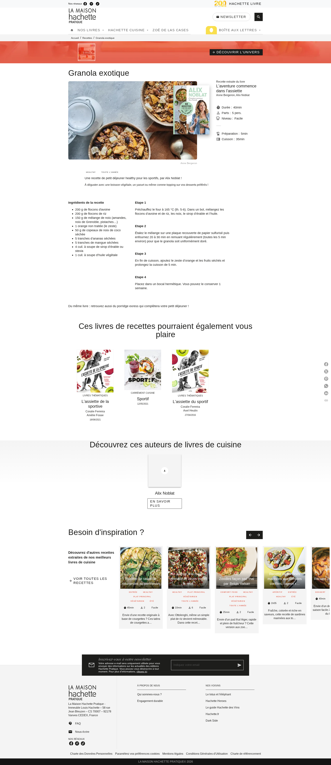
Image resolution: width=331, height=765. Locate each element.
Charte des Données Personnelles (91, 753)
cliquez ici (142, 671)
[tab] (72, 30)
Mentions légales (172, 753)
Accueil (75, 38)
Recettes (87, 38)
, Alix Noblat (242, 95)
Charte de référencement (245, 753)
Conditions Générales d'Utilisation (207, 753)
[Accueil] (82, 16)
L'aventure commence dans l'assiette (236, 88)
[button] (231, 17)
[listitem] (85, 4)
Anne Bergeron (225, 95)
